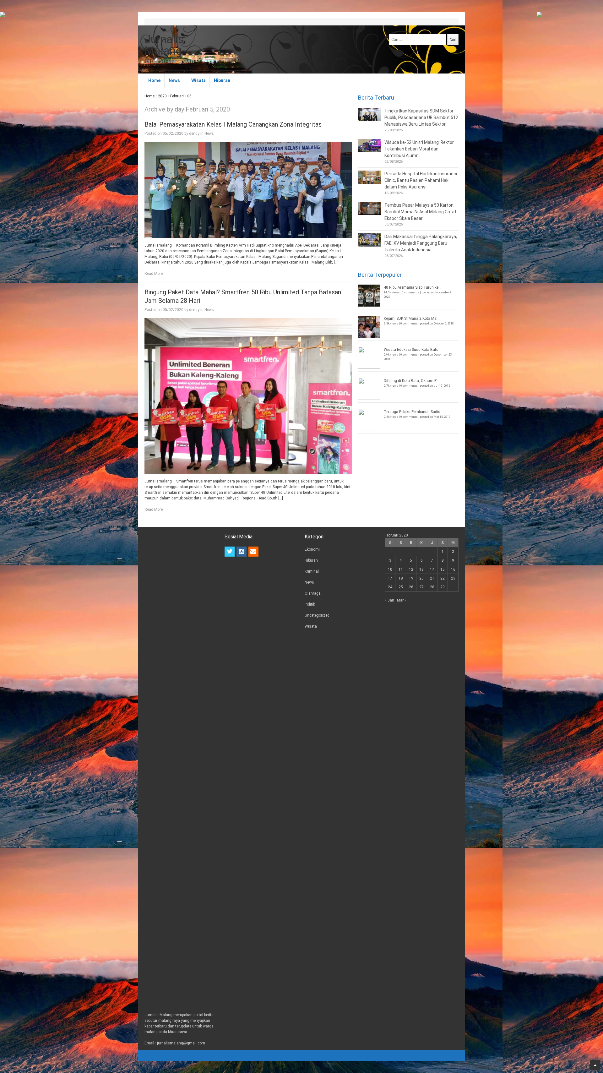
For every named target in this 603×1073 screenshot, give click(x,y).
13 (421, 569)
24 (390, 587)
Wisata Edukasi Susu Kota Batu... (412, 349)
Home (154, 80)
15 (442, 569)
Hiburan (222, 80)
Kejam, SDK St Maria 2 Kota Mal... (412, 318)
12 (411, 569)
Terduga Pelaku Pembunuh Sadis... (413, 412)
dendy (194, 133)
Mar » (401, 600)
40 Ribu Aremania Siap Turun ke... (412, 287)
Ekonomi (312, 549)
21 (432, 578)
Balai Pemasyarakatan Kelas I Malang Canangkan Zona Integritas (233, 124)
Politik (310, 604)
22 (442, 578)
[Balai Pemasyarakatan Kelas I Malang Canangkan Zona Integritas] (248, 189)
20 (421, 578)
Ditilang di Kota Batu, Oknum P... (411, 381)
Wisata (198, 80)
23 (453, 578)
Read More (153, 273)
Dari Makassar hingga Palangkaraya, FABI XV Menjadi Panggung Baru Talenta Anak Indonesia (420, 243)
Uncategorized (317, 615)
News (174, 80)
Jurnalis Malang (164, 45)
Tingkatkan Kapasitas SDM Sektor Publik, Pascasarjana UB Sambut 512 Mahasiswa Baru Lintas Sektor (421, 117)
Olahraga (313, 593)
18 (401, 578)
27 (421, 587)
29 (442, 587)
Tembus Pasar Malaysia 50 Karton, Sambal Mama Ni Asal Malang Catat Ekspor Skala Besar (420, 212)
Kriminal (312, 571)
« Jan (389, 600)
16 (453, 569)
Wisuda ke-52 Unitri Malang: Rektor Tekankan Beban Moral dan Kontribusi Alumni (419, 149)
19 (411, 578)
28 (432, 587)
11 (401, 569)
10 (390, 569)
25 (401, 587)
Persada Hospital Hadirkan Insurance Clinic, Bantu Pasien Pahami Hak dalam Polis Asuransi (421, 180)
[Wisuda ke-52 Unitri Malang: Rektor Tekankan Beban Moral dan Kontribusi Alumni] (369, 145)
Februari (177, 96)
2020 (162, 96)
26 (411, 587)
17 (390, 578)
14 (432, 569)
